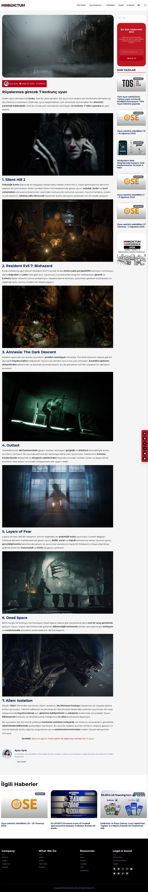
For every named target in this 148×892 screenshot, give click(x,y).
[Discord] (127, 873)
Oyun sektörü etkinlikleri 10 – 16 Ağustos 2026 (131, 132)
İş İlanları (130, 5)
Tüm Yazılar (21, 762)
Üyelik (121, 5)
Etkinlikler (110, 5)
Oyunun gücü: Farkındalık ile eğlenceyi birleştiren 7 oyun (63, 738)
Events (41, 860)
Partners (42, 867)
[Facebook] (114, 869)
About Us (5, 857)
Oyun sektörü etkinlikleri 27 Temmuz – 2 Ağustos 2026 (131, 225)
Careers (4, 860)
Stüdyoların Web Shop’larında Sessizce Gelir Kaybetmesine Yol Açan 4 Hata (131, 164)
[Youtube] (131, 869)
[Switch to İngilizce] (138, 5)
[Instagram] (127, 869)
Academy (84, 864)
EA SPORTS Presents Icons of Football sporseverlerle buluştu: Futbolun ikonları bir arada (73, 825)
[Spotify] (118, 873)
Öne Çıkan (81, 5)
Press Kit (5, 867)
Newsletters (85, 870)
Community (43, 864)
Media (41, 857)
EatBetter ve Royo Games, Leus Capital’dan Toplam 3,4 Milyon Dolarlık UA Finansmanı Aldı (122, 825)
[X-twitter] (123, 869)
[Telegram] (114, 873)
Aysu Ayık (21, 750)
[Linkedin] (118, 869)
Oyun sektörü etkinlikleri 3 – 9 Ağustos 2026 (130, 196)
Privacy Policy (117, 857)
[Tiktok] (123, 873)
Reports (83, 860)
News (82, 857)
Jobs (82, 867)
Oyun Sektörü (95, 5)
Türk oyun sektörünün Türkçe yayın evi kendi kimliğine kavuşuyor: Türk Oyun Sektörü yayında (130, 100)
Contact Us (5, 864)
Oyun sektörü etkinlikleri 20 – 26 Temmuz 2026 (22, 824)
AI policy (116, 864)
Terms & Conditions (119, 860)
